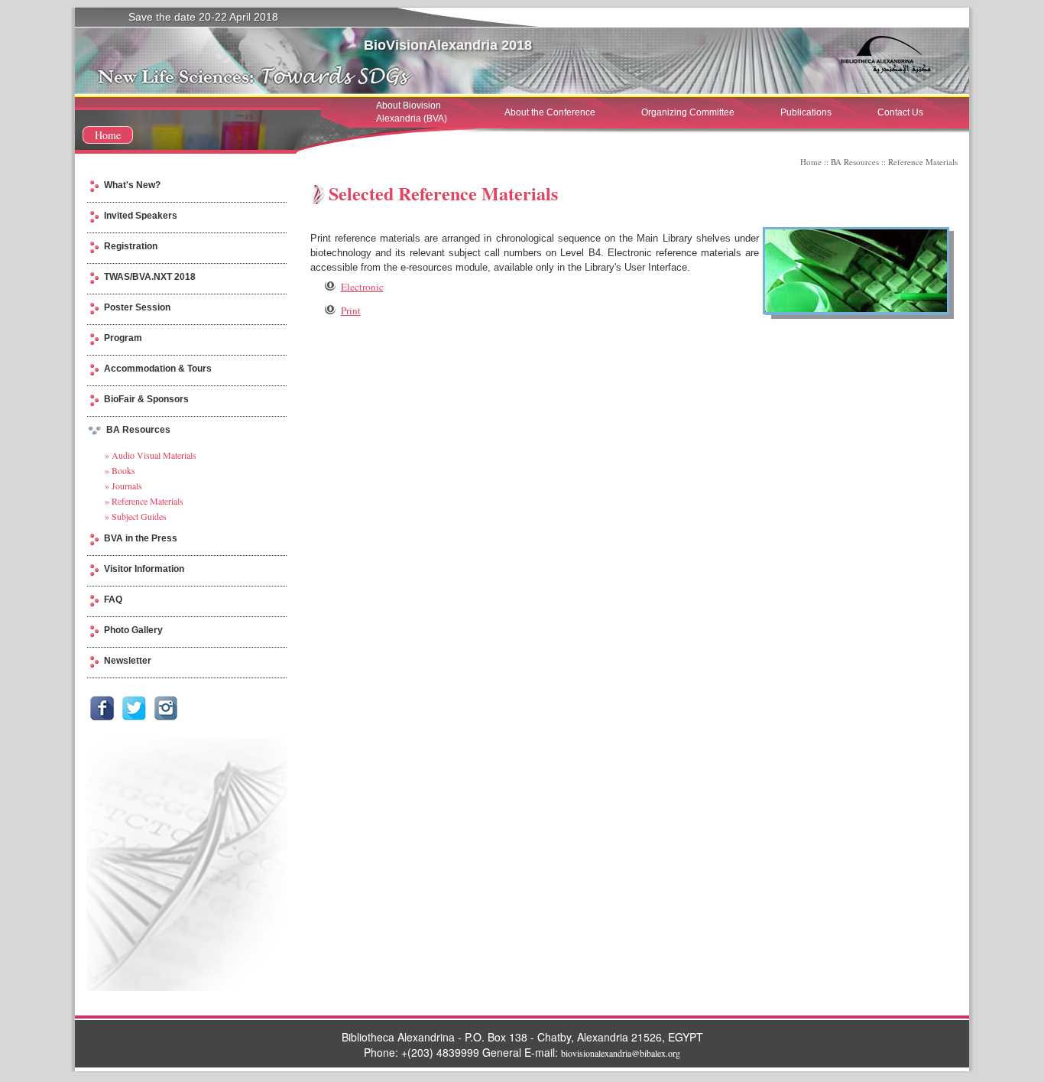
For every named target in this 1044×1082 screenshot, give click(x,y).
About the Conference (549, 112)
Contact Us (900, 112)
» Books (120, 470)
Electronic (362, 287)
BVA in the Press (140, 538)
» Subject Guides (136, 516)
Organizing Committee (687, 112)
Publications (806, 112)
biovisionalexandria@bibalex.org (620, 1053)
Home (108, 135)
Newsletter (127, 660)
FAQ (113, 599)
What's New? (132, 185)
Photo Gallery (133, 630)
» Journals (123, 485)
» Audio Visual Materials (150, 455)
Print (351, 310)
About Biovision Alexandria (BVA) (411, 112)
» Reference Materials (144, 501)
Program (123, 338)
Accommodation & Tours (158, 368)
